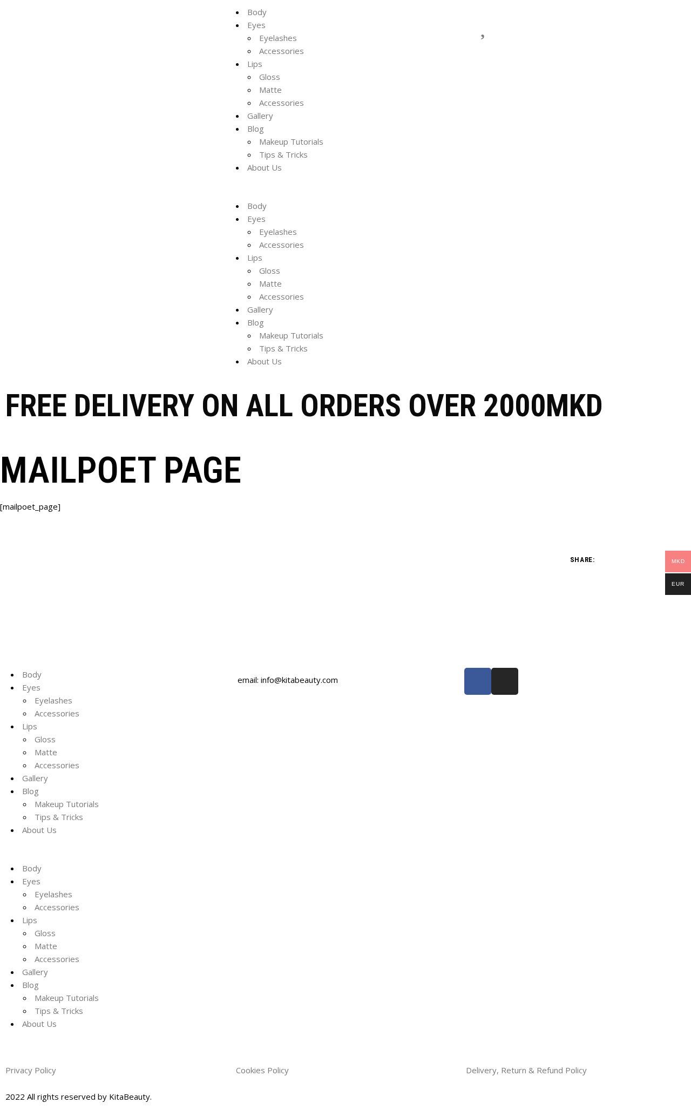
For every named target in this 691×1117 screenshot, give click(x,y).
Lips (254, 63)
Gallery (260, 115)
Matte (270, 89)
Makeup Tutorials (291, 141)
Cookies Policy (263, 1070)
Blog (255, 128)
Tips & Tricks (283, 154)
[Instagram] (504, 681)
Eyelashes (278, 37)
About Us (264, 167)
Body (257, 11)
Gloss (269, 76)
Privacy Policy (31, 1070)
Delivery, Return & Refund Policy (527, 1070)
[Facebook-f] (477, 681)
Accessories (281, 50)
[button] (346, 192)
